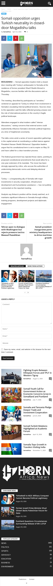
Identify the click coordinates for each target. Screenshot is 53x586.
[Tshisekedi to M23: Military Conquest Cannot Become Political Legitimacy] (9, 276)
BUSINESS (5, 563)
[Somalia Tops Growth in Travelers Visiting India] (11, 449)
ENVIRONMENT (7, 567)
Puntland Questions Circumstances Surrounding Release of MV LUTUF (44, 285)
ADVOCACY (6, 555)
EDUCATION (6, 559)
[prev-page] (25, 292)
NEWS (9, 9)
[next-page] (28, 292)
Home (3, 9)
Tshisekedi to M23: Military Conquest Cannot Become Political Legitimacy (7, 285)
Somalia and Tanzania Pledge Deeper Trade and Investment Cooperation (37, 410)
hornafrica (7, 32)
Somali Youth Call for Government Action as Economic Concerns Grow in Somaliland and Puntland (37, 392)
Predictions (22, 579)
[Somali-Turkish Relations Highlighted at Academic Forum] (11, 432)
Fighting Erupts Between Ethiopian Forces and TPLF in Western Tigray (37, 373)
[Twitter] (9, 38)
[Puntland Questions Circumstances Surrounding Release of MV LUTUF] (44, 276)
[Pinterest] (15, 38)
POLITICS (5, 547)
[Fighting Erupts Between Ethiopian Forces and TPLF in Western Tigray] (11, 376)
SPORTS (4, 551)
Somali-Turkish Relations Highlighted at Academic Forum (35, 429)
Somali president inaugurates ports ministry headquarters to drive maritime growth (40, 232)
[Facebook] (3, 38)
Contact (31, 579)
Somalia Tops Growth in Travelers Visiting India (34, 446)
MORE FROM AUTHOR (35, 266)
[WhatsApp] (21, 38)
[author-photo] (26, 250)
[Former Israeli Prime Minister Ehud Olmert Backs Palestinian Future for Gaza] (26, 276)
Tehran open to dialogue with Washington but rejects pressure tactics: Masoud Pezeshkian (13, 231)
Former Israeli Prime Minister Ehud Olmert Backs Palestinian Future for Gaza (26, 285)
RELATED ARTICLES (17, 266)
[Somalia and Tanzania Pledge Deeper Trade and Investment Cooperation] (11, 413)
